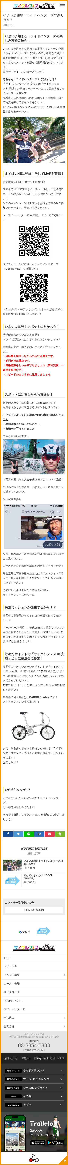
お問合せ (9, 1026)
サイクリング (12, 992)
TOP (6, 957)
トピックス (10, 966)
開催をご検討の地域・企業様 (49, 1058)
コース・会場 (12, 983)
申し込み (9, 1017)
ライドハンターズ (14, 1009)
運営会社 (26, 1058)
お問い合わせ (11, 1058)
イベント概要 (12, 974)
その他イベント (13, 1000)
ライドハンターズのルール (19, 594)
